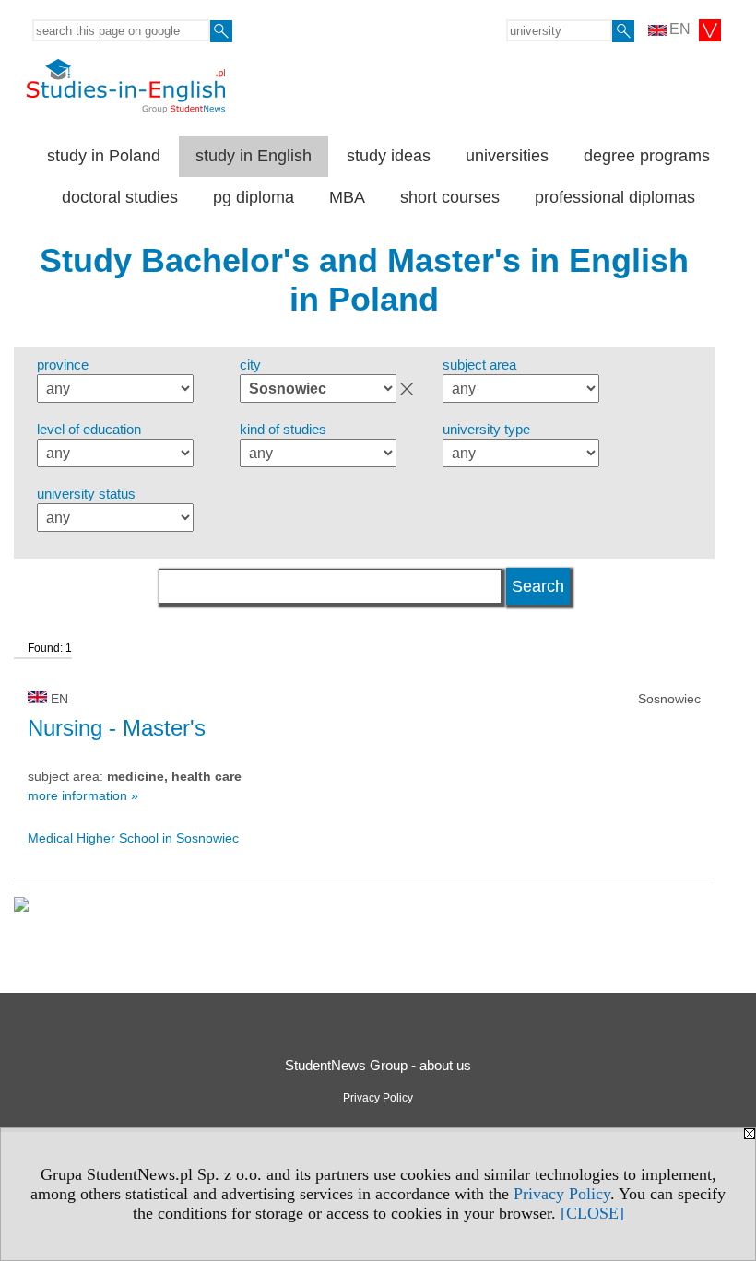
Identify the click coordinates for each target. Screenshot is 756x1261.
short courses (450, 197)
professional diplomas (615, 197)
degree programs (647, 156)
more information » (83, 795)
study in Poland (103, 156)
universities (507, 156)
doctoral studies (120, 197)
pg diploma (253, 197)
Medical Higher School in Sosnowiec (133, 838)
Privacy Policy (562, 1193)
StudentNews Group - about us (378, 1065)
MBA (347, 197)
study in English (253, 156)
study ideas (389, 156)
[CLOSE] (592, 1213)
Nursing (117, 727)
